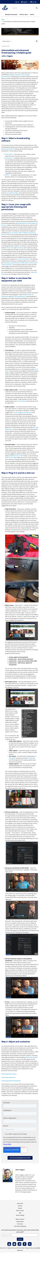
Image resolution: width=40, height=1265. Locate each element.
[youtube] (9, 1244)
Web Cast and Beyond (18, 296)
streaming (20, 248)
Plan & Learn (24, 14)
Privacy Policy (29, 1248)
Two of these (22, 401)
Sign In (17, 2)
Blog (2, 19)
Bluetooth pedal (31, 1057)
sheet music (10, 248)
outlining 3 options (9, 149)
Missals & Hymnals (11, 14)
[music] (19, 1244)
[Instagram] (30, 1244)
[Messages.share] (37, 41)
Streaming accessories (8, 1077)
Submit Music (20, 1221)
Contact (20, 1206)
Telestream (8, 158)
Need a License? (20, 1219)
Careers (20, 1208)
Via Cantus (20, 1224)
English (25, 2)
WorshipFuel (29, 294)
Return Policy (20, 1210)
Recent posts (6, 41)
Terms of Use (20, 1248)
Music (32, 14)
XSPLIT (7, 175)
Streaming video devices (9, 1074)
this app (30, 758)
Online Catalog (20, 1215)
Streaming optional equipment (11, 1081)
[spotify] (14, 1244)
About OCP (20, 1203)
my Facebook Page (12, 193)
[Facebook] (24, 1244)
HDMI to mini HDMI (11, 457)
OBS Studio (8, 154)
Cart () (34, 2)
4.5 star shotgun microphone (22, 412)
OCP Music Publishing (20, 1226)
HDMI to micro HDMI (17, 456)
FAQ (20, 1213)
